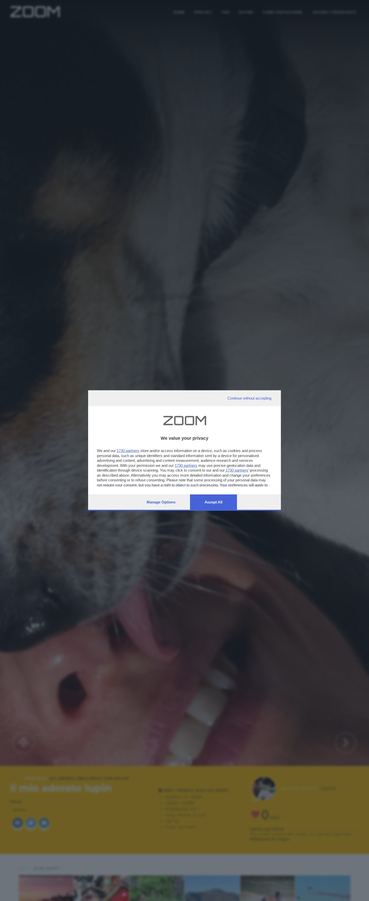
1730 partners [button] (128, 450)
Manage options (161, 502)
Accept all (213, 502)
